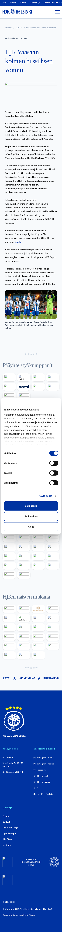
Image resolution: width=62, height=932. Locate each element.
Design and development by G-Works (19, 915)
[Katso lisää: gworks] (38, 556)
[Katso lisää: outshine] (38, 547)
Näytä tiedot (45, 495)
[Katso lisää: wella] (38, 627)
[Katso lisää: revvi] (9, 377)
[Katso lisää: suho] (38, 566)
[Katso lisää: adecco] (9, 618)
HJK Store (8, 839)
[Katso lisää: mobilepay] (9, 609)
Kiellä (31, 526)
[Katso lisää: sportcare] (24, 566)
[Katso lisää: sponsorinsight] (24, 575)
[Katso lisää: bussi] (53, 646)
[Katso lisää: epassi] (53, 627)
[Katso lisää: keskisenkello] (38, 609)
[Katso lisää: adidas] (24, 377)
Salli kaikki (31, 506)
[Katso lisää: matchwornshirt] (53, 556)
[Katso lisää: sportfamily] (9, 556)
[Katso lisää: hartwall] (38, 377)
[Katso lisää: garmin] (53, 547)
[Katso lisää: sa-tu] (24, 547)
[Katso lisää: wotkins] (38, 538)
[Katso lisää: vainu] (38, 618)
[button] (57, 12)
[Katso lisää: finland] (24, 637)
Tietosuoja (9, 902)
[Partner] (8, 862)
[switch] (53, 463)
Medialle (7, 845)
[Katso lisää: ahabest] (9, 566)
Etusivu (8, 28)
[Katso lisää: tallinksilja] (53, 387)
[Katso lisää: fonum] (53, 618)
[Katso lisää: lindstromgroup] (9, 547)
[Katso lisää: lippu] (24, 556)
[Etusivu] (17, 11)
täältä (18, 242)
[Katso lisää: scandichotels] (38, 655)
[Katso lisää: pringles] (53, 538)
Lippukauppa (9, 834)
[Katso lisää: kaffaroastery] (9, 538)
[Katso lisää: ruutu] (9, 387)
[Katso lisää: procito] (53, 566)
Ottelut (6, 816)
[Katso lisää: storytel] (9, 627)
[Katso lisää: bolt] (38, 387)
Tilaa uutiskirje (10, 828)
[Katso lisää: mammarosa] (9, 575)
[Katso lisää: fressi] (24, 627)
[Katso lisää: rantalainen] (24, 609)
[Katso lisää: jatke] (9, 637)
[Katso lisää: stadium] (9, 396)
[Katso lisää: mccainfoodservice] (24, 538)
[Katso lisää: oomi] (24, 387)
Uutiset (19, 28)
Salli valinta (30, 516)
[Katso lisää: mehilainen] (24, 396)
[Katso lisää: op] (53, 377)
